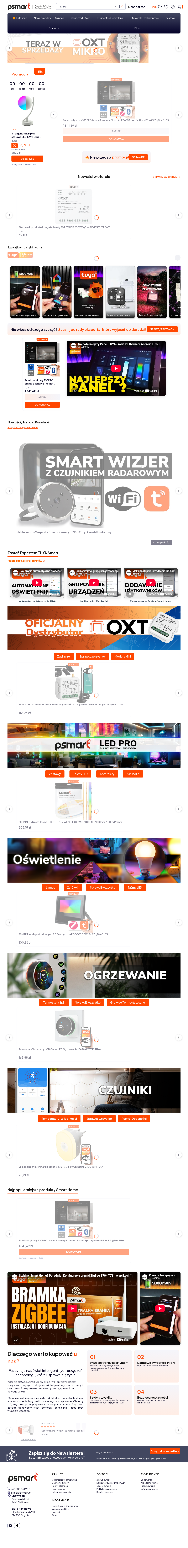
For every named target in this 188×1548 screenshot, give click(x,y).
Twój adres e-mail (104, 1452)
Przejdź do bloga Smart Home (22, 427)
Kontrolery (107, 774)
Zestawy (55, 774)
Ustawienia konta (149, 1489)
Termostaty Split (54, 1002)
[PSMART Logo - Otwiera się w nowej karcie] (27, 1477)
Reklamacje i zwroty (61, 1492)
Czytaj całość (161, 542)
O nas (54, 1515)
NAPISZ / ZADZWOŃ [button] (162, 329)
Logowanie (146, 1479)
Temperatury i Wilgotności (59, 1118)
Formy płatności (60, 1485)
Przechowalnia (148, 1485)
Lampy (50, 887)
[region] (27, 120)
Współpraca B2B (60, 1509)
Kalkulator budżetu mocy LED (110, 1482)
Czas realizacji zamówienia (64, 1479)
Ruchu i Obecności (134, 1118)
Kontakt (56, 1512)
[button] (122, 6)
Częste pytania (103, 1485)
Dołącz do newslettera (165, 1451)
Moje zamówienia (149, 1482)
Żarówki (72, 887)
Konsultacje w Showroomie (65, 1506)
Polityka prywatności (106, 1489)
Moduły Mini (123, 656)
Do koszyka (27, 158)
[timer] (27, 86)
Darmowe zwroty (60, 1482)
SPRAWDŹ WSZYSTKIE (164, 176)
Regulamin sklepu (104, 1492)
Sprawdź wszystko (92, 656)
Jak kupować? (103, 1479)
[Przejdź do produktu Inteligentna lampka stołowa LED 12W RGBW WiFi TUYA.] (27, 111)
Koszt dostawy (59, 1489)
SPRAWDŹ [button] (138, 157)
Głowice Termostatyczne (127, 1002)
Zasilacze (63, 656)
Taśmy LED (80, 774)
